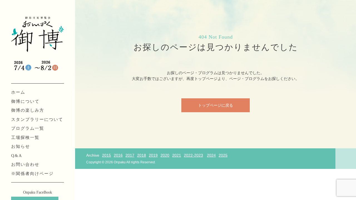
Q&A (16, 155)
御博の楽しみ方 (27, 110)
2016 (118, 155)
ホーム (18, 92)
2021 (176, 155)
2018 (141, 155)
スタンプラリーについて (37, 119)
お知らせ (20, 146)
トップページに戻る (215, 105)
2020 (164, 155)
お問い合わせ (25, 164)
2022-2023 (193, 155)
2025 (223, 155)
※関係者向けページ (32, 173)
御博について (25, 101)
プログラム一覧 (27, 128)
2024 (211, 155)
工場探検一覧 (25, 137)
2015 (106, 155)
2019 (153, 155)
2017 (129, 155)
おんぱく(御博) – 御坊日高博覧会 (37, 35)
